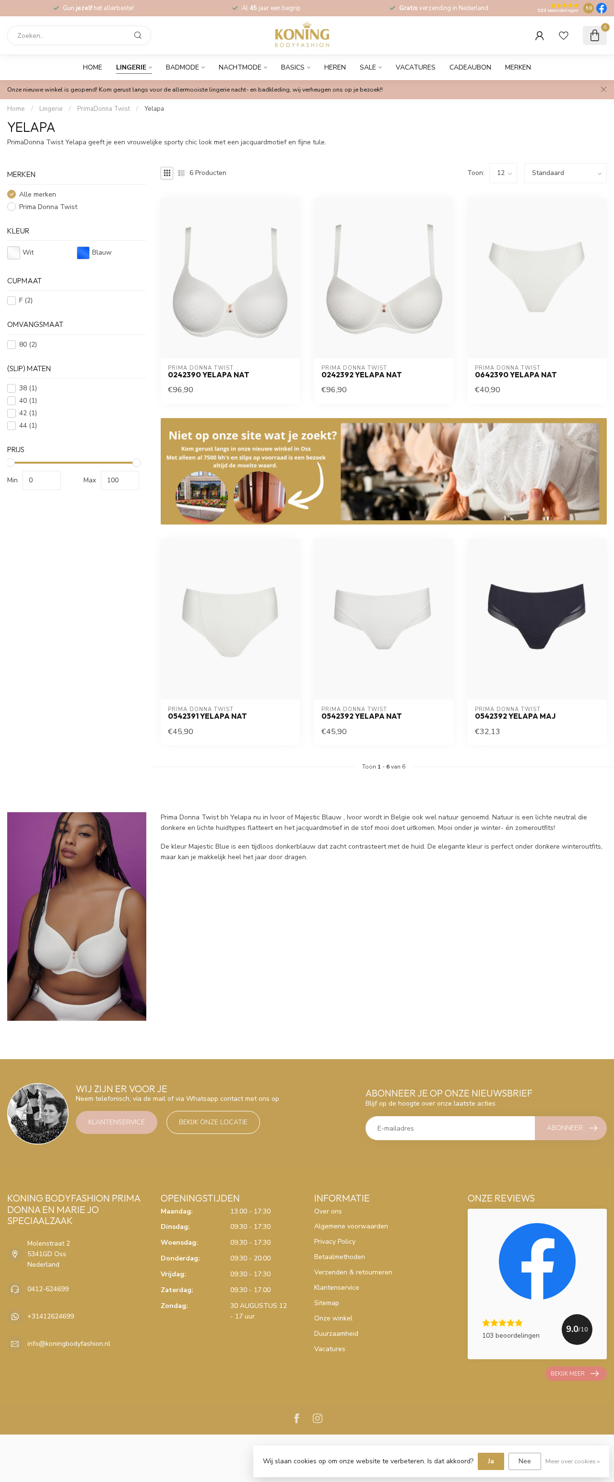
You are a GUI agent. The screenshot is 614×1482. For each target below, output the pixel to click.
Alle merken (37, 194)
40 (28, 400)
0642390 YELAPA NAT (516, 375)
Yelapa (154, 109)
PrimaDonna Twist (103, 109)
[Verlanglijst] (563, 35)
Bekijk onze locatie (213, 1122)
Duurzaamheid (336, 1333)
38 (28, 388)
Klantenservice (116, 1122)
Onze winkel (333, 1318)
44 (28, 425)
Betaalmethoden (339, 1256)
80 (28, 344)
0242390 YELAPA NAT (208, 375)
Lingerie (131, 67)
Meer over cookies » (572, 1461)
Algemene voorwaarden (351, 1226)
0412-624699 (48, 1289)
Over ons (328, 1211)
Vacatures (416, 67)
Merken (518, 67)
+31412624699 (50, 1316)
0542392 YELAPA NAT (361, 716)
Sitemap (326, 1302)
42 (28, 413)
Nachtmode (240, 67)
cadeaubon (470, 67)
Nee (525, 1461)
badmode (182, 67)
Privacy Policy (334, 1241)
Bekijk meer (568, 1373)
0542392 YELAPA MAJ (515, 716)
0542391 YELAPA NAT (207, 716)
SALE (368, 67)
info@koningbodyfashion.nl (68, 1343)
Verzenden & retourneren (353, 1272)
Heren (335, 67)
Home (92, 67)
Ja (491, 1461)
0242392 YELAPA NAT (361, 375)
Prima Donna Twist (48, 206)
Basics (293, 67)
